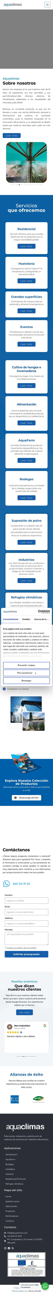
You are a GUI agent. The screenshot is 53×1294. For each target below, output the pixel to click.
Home (8, 1196)
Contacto (10, 1221)
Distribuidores (12, 1216)
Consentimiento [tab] (10, 619)
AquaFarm (10, 1159)
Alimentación (11, 1154)
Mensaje (9, 929)
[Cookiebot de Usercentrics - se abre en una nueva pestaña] (38, 611)
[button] (5, 162)
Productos (10, 1211)
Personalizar (25, 673)
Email (7, 906)
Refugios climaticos (14, 1183)
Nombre (8, 895)
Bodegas (10, 1164)
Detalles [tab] (26, 619)
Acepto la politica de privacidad (21, 948)
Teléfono (9, 918)
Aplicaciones (11, 1206)
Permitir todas (26, 665)
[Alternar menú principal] (47, 5)
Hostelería (10, 1169)
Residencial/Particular (16, 1179)
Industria (10, 1174)
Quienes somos (12, 1201)
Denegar (27, 680)
